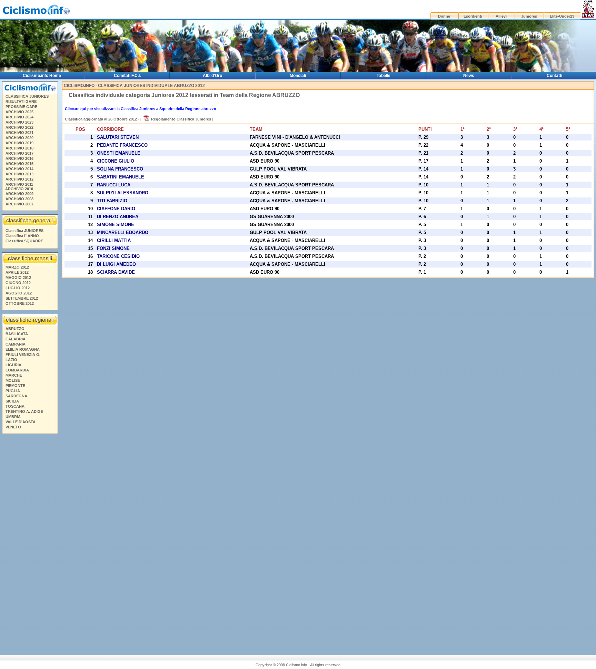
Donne (444, 16)
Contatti (554, 75)
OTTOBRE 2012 (20, 303)
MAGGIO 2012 (18, 277)
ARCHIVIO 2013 (19, 174)
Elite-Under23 (562, 16)
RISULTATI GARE (21, 101)
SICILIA (12, 401)
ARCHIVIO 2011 (19, 184)
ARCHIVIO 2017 (19, 153)
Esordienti (473, 16)
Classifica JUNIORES (24, 231)
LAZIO (11, 360)
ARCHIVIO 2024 (19, 117)
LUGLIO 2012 (18, 288)
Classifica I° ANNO (22, 236)
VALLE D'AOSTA (21, 422)
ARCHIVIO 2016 (19, 158)
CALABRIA (16, 339)
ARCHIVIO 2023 (19, 122)
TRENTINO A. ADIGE (24, 411)
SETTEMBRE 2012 (22, 298)
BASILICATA (17, 334)
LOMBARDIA (17, 370)
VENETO (13, 427)
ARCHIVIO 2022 (19, 127)
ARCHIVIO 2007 (19, 204)
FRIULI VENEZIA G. (23, 354)
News (468, 75)
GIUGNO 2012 (18, 283)
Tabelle (383, 75)
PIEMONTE (15, 386)
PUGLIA (13, 391)
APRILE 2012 (17, 272)
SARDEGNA (16, 396)
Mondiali (298, 75)
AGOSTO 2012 (19, 293)
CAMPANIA (16, 344)
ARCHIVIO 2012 (19, 179)
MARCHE (14, 375)
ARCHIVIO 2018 (19, 148)
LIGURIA (13, 365)
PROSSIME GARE (21, 107)
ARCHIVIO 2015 (19, 164)
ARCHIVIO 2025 (19, 112)
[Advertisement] (29, 541)
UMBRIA (13, 417)
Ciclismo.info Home (42, 75)
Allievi (501, 16)
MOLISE (13, 380)
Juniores (529, 16)
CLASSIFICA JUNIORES (27, 96)
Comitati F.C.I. (127, 75)
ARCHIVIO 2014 (19, 169)
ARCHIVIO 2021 (19, 132)
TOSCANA (15, 406)
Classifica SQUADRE (24, 241)
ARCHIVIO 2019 (19, 143)
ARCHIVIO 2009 (19, 194)
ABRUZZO (15, 329)
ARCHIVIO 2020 (19, 138)
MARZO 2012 (17, 267)
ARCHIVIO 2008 (19, 199)
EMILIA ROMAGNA (23, 349)
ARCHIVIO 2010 (19, 189)
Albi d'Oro (212, 75)
